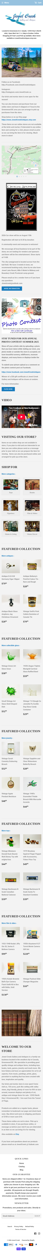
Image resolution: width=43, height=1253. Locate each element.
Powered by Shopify (28, 1240)
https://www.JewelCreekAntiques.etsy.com (19, 120)
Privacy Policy (18, 1226)
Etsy (17, 1134)
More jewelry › (7, 738)
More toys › (6, 831)
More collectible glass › (11, 645)
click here (8, 389)
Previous (3, 160)
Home (21, 1163)
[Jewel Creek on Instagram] (39, 1234)
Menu (6, 3)
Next (40, 160)
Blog (21, 1170)
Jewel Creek (16, 1240)
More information (12, 288)
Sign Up (37, 1216)
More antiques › (8, 556)
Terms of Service (20, 1229)
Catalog (22, 1166)
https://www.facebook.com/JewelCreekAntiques (21, 372)
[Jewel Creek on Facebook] (35, 1234)
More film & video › (9, 923)
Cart (39, 3)
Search (9, 1226)
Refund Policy (29, 1226)
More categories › (9, 474)
